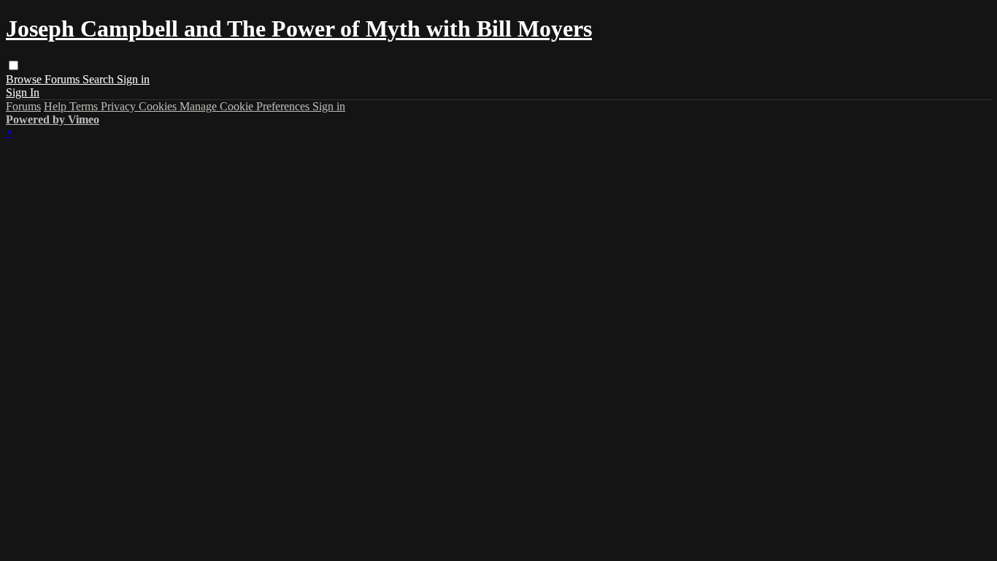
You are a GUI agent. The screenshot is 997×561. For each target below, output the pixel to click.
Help (56, 106)
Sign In (22, 92)
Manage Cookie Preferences (246, 106)
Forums (63, 79)
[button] (13, 65)
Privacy (120, 106)
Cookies (159, 106)
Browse (25, 79)
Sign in (133, 79)
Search (99, 79)
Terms (85, 106)
